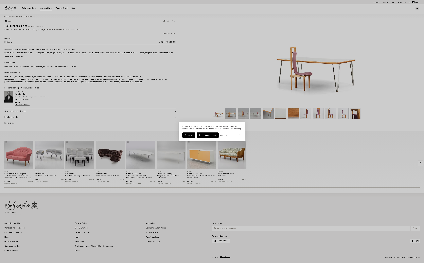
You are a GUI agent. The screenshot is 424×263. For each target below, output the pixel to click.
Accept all (189, 135)
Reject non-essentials (207, 135)
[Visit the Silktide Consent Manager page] (239, 135)
